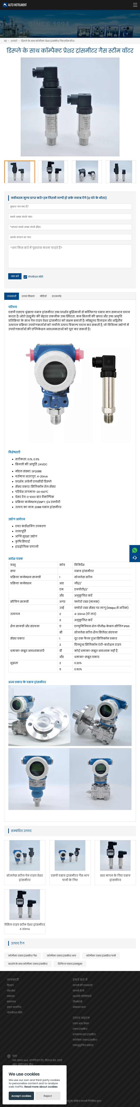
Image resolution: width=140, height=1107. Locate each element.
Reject (48, 1096)
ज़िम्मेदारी (77, 1001)
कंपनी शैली (78, 990)
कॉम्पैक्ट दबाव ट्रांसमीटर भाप (61, 955)
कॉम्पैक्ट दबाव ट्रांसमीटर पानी (101, 955)
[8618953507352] (134, 549)
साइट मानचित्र (14, 1007)
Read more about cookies (41, 1086)
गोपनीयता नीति (35, 276)
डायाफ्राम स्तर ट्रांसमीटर (84, 1034)
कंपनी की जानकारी (82, 985)
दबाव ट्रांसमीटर (80, 1029)
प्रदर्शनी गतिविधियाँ (82, 996)
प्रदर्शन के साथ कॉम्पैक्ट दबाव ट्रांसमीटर (27, 964)
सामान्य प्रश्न (79, 1007)
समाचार (11, 996)
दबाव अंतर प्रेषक (81, 1023)
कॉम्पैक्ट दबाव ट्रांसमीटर (85, 1040)
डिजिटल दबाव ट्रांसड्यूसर (70, 964)
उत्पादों (14, 41)
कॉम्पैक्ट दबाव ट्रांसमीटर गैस (22, 955)
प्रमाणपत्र (11, 1001)
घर (5, 41)
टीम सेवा (11, 990)
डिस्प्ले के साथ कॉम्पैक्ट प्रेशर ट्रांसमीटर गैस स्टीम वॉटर (47, 41)
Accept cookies (21, 1096)
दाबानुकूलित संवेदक (83, 1045)
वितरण (10, 985)
